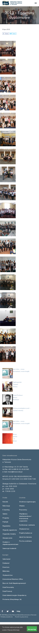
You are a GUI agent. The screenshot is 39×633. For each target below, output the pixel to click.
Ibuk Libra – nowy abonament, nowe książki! (21, 422)
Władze (22, 506)
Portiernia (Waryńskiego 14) (12, 599)
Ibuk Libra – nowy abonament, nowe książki (21, 370)
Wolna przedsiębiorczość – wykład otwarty (21, 409)
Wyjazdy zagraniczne (10, 530)
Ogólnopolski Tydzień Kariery (17, 384)
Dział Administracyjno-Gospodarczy (14, 595)
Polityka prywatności (7, 617)
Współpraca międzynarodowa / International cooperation (25, 517)
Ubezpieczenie (7, 538)
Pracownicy (23, 510)
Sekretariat (6, 559)
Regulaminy (6, 526)
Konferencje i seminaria (27, 525)
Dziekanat (6, 563)
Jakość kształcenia (25, 537)
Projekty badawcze (25, 533)
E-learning (6, 510)
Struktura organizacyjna (27, 502)
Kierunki (5, 502)
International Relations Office (13, 579)
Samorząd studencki (9, 548)
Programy (6, 518)
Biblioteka (6, 571)
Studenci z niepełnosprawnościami (10, 543)
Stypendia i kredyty (9, 534)
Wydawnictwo (24, 529)
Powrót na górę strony (21, 617)
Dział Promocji (7, 591)
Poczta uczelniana (25, 541)
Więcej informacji (13, 630)
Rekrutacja (6, 506)
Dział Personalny (8, 587)
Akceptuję (32, 629)
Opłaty (5, 514)
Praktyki (5, 522)
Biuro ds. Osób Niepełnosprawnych (14, 583)
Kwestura (6, 567)
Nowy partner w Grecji (15, 437)
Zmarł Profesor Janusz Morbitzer (18, 397)
